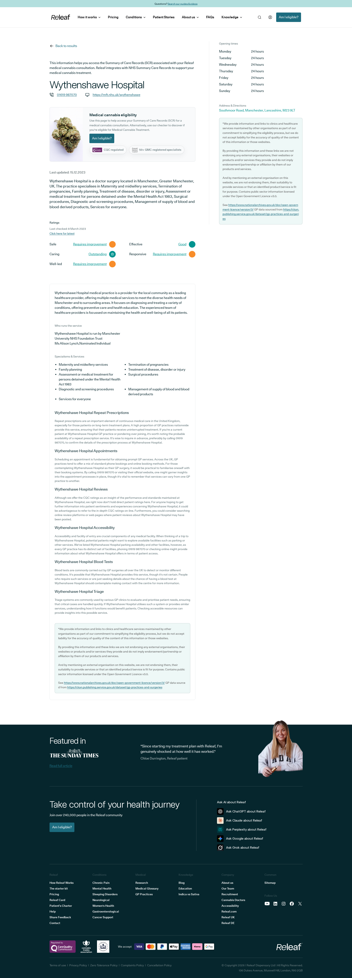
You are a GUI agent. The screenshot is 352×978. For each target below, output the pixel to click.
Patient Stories (163, 17)
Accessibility (230, 905)
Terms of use (58, 965)
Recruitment (230, 894)
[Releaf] (60, 17)
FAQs (210, 17)
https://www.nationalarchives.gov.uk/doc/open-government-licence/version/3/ (114, 682)
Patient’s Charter (61, 905)
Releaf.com (229, 911)
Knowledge (230, 17)
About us (188, 17)
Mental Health (101, 888)
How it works (87, 17)
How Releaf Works (62, 882)
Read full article (61, 766)
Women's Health (103, 905)
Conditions (134, 17)
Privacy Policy (78, 965)
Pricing (113, 17)
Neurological (101, 900)
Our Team (228, 888)
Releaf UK (228, 917)
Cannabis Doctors (233, 900)
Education (185, 888)
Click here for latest (62, 233)
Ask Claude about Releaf (244, 820)
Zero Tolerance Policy (104, 965)
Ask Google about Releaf (244, 838)
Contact (55, 923)
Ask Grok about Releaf (242, 847)
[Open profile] (270, 17)
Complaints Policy (132, 965)
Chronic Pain (101, 882)
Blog (182, 882)
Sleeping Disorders (105, 894)
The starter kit (59, 888)
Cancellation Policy (159, 965)
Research (141, 882)
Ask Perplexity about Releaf (246, 829)
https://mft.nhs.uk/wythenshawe (116, 95)
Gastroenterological (105, 911)
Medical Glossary (146, 888)
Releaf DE (228, 923)
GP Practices (144, 894)
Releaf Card (57, 900)
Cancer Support (102, 917)
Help (53, 911)
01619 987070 (67, 95)
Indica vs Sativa (189, 894)
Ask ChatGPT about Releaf (246, 811)
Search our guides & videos (182, 3)
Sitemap (270, 882)
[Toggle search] (259, 17)
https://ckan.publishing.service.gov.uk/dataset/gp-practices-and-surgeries (114, 687)
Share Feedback (60, 917)
